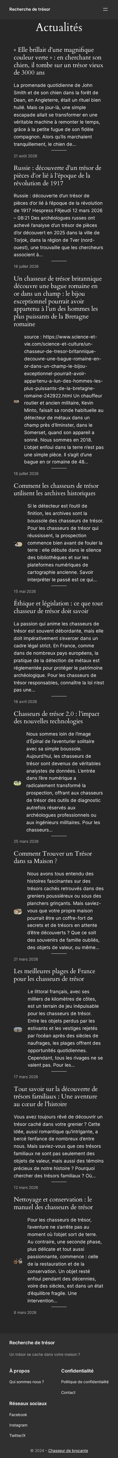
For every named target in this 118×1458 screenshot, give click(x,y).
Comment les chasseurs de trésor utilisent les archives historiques (56, 489)
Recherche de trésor (29, 9)
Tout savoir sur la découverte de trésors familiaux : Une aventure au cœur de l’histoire (56, 1096)
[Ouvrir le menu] (105, 9)
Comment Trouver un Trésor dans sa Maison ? (53, 857)
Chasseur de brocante (68, 1450)
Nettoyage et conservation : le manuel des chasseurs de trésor (53, 1203)
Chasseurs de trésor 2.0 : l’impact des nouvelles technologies (56, 717)
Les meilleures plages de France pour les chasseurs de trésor (54, 975)
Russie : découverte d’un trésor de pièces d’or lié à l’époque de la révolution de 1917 (57, 175)
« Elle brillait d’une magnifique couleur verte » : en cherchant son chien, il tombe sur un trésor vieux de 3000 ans (58, 61)
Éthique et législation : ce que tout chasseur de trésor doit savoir (58, 607)
